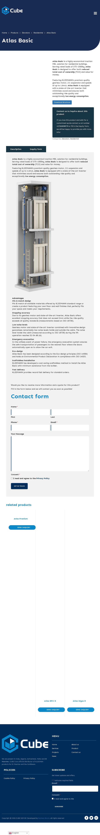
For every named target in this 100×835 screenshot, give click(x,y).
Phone (14, 422)
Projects (55, 752)
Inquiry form (36, 149)
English (15, 833)
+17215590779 (62, 126)
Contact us (76, 752)
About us (75, 745)
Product (75, 748)
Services (55, 748)
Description (15, 149)
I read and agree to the (31, 478)
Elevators (65, 139)
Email (54, 422)
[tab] (16, 149)
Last (53, 417)
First (13, 417)
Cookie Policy (9, 778)
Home (54, 745)
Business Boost (44, 818)
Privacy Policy (43, 478)
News (54, 756)
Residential (74, 139)
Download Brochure (62, 102)
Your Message (17, 434)
